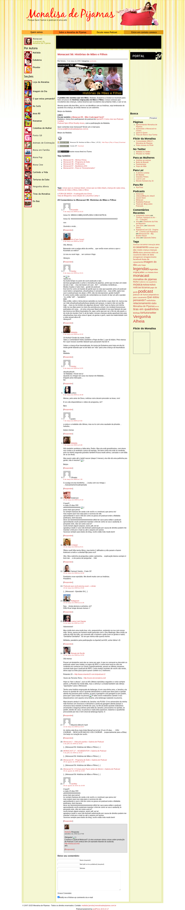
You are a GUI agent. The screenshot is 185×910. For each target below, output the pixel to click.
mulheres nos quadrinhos (148, 282)
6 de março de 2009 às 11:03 (73, 368)
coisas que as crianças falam (73, 188)
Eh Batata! (140, 175)
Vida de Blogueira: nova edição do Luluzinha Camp (78, 196)
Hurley (73, 271)
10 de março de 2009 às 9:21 (73, 547)
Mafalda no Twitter (143, 152)
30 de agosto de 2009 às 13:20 (74, 771)
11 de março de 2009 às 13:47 (73, 623)
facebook (137, 259)
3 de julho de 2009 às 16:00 (72, 743)
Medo (156, 272)
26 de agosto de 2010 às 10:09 (74, 785)
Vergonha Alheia (142, 318)
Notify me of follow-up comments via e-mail (76, 897)
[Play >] (60, 138)
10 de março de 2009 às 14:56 (73, 573)
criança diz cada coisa (116, 188)
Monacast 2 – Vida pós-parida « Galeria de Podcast (83, 742)
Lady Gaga (141, 265)
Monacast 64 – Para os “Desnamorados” (79, 168)
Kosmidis (74, 210)
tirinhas (136, 313)
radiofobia (151, 300)
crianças (153, 250)
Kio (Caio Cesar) (77, 239)
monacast (141, 275)
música (137, 284)
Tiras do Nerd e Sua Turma (146, 135)
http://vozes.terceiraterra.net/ (95, 678)
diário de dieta (148, 255)
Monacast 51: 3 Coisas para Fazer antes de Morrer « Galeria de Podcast (91, 769)
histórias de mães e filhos (67, 190)
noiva (146, 284)
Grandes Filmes (142, 177)
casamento (142, 247)
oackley (74, 784)
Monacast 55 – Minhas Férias (74, 160)
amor (145, 244)
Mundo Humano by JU (145, 181)
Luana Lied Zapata (78, 621)
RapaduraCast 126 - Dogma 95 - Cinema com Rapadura (147, 231)
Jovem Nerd (141, 198)
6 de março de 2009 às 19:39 (73, 395)
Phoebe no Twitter (143, 154)
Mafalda (74, 332)
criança (146, 250)
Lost (146, 272)
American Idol (138, 244)
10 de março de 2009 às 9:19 (73, 500)
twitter (152, 312)
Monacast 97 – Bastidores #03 (75, 166)
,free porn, (140, 226)
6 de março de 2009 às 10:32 (73, 334)
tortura (144, 312)
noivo (152, 284)
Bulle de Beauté (142, 162)
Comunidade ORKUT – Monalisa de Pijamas (145, 142)
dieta (135, 252)
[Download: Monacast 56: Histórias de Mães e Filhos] (63, 142)
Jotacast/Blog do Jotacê (145, 196)
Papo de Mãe (141, 166)
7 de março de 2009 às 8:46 (72, 445)
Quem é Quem (141, 133)
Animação (151, 244)
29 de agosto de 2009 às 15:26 (74, 762)
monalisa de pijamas (145, 279)
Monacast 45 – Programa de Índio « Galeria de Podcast (85, 760)
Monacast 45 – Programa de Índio (76, 162)
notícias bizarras (141, 287)
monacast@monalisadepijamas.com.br (73, 129)
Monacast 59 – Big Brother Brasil (144, 235)
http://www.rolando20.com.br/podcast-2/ (89, 674)
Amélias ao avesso (143, 160)
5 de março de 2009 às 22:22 (73, 211)
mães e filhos (83, 190)
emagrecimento (150, 257)
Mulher (136, 282)
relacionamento (142, 303)
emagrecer (138, 257)
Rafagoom (75, 601)
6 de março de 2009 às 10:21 (73, 273)
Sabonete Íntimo (149, 238)
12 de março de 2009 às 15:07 (73, 727)
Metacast (139, 200)
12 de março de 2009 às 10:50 (73, 655)
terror (157, 306)
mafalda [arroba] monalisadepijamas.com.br (99, 906)
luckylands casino (143, 216)
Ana (137, 222)
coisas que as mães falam (96, 188)
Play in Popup (114, 142)
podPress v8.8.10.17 (101, 909)
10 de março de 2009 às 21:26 (73, 602)
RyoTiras (139, 187)
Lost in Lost (140, 179)
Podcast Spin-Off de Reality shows (71, 123)
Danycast (139, 194)
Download (122, 142)
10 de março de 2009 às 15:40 (73, 588)
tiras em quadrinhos (146, 309)
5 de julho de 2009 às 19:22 (72, 752)
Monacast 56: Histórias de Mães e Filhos (82, 54)
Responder (68, 230)
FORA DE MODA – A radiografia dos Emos (75, 194)
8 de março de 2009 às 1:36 (72, 479)
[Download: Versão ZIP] (63, 146)
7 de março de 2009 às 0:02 (72, 421)
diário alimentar (145, 253)
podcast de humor (140, 295)
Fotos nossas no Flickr (144, 145)
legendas (141, 268)
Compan (74, 545)
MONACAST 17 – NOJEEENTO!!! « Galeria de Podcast (84, 751)
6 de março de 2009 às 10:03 (73, 241)
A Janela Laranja (142, 173)
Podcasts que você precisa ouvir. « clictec (79, 586)
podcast (145, 291)
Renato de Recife (78, 653)
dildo (138, 238)
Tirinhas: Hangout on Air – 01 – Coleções (146, 219)
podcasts (93, 61)
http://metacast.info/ (72, 844)
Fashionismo (141, 164)
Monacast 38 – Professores (74, 164)
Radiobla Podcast (143, 202)
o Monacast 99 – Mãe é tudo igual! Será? (87, 117)
